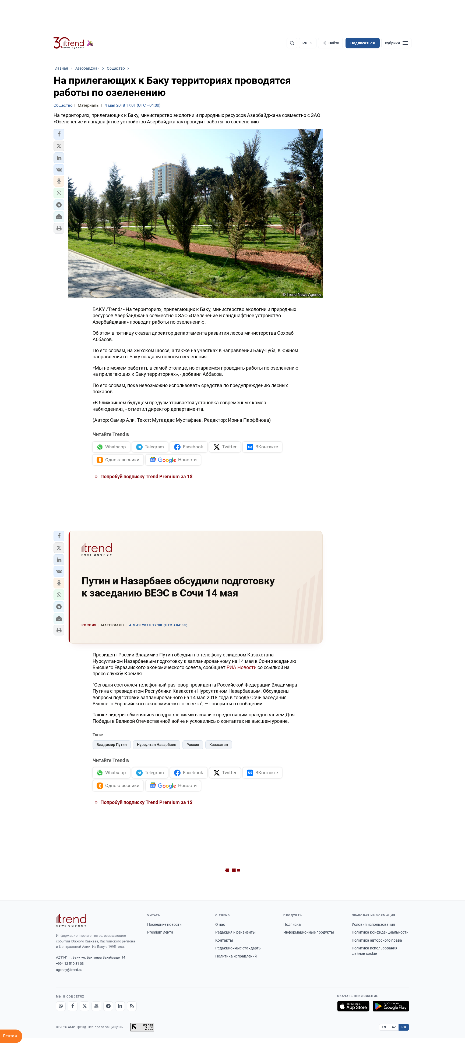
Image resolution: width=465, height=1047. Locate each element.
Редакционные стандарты (238, 948)
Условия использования (373, 924)
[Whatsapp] (61, 1006)
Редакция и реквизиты (235, 932)
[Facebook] (73, 1006)
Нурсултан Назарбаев (156, 744)
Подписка (292, 924)
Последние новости (164, 924)
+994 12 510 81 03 (70, 964)
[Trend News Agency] (71, 920)
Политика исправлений (236, 956)
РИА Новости (241, 667)
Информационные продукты (308, 932)
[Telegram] (108, 1006)
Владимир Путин (112, 744)
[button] (59, 134)
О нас (220, 924)
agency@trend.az (69, 970)
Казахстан (218, 744)
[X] (84, 1006)
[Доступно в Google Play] (391, 1006)
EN (384, 1027)
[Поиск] (292, 43)
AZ (394, 1027)
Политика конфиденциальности (380, 932)
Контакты (224, 940)
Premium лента (160, 932)
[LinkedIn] (120, 1006)
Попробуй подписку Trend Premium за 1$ (145, 476)
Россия (192, 744)
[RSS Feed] (132, 1006)
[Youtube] (96, 1006)
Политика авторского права (377, 940)
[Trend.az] (73, 43)
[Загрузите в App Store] (353, 1006)
